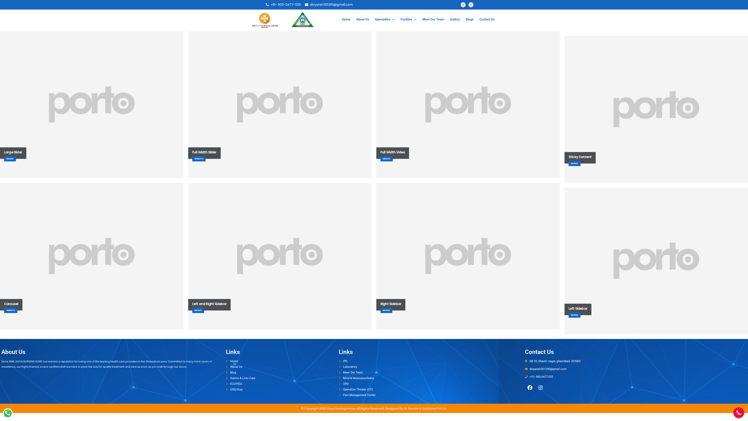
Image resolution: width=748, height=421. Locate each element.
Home (346, 19)
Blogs (470, 19)
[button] (385, 19)
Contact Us (487, 19)
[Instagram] (540, 388)
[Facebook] (530, 388)
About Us (362, 19)
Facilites (406, 19)
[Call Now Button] (738, 412)
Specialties (382, 19)
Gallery (455, 19)
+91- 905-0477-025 (283, 4)
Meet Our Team (433, 19)
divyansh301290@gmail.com (329, 4)
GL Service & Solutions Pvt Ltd (425, 408)
